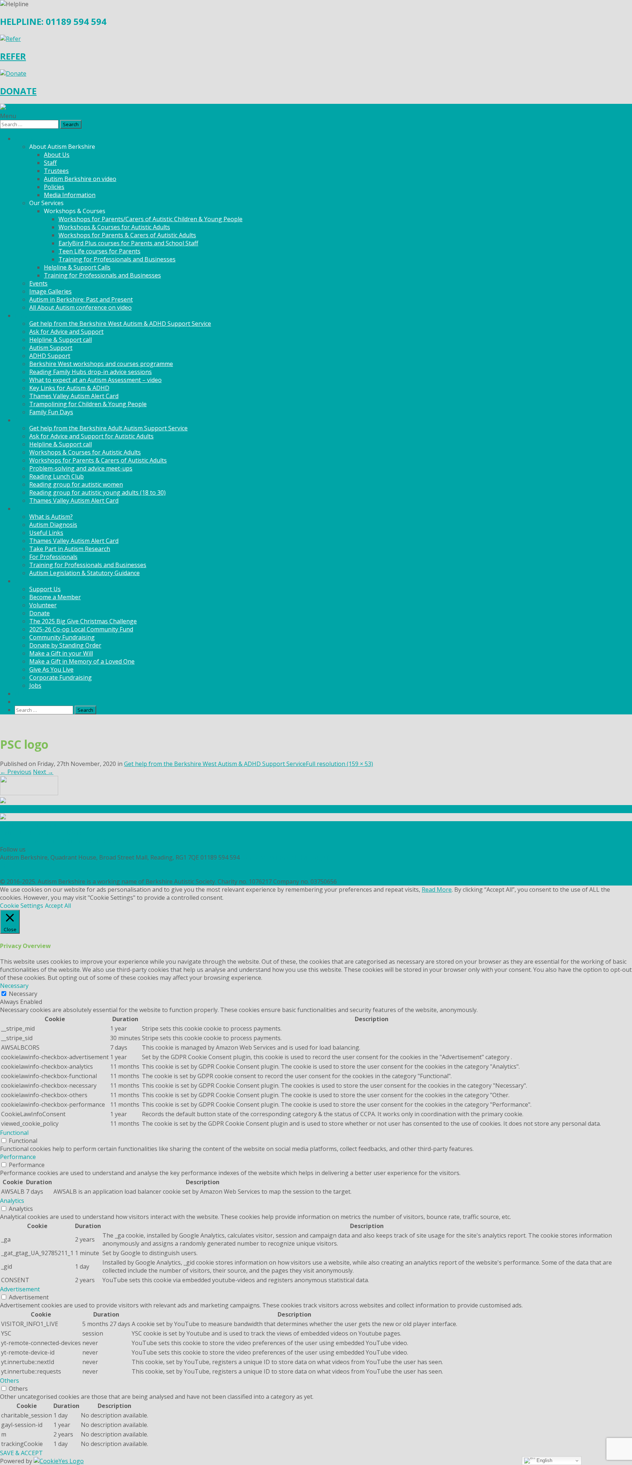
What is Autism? (51, 517)
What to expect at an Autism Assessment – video (95, 380)
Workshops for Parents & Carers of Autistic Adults (127, 235)
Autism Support (50, 348)
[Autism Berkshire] (316, 108)
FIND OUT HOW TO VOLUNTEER (45, 833)
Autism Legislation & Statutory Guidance (84, 573)
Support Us (45, 589)
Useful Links (46, 533)
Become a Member (55, 597)
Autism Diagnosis (53, 525)
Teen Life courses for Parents (99, 251)
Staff (50, 163)
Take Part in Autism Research (69, 549)
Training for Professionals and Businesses (117, 259)
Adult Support (34, 420)
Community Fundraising (62, 637)
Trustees (56, 171)
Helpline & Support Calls (77, 267)
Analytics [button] (12, 1201)
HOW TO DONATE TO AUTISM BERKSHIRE (58, 841)
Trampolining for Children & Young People (88, 404)
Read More (437, 890)
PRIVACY (11, 865)
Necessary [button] (14, 986)
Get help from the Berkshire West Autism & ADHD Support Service (120, 324)
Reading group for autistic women (76, 484)
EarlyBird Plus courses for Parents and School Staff (128, 243)
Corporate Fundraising (60, 677)
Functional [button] (14, 1133)
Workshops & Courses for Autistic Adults (114, 227)
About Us (56, 155)
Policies (54, 187)
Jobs (35, 685)
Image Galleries (50, 291)
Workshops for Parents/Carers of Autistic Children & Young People (150, 219)
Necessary (23, 994)
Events (38, 283)
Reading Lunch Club (56, 476)
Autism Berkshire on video (80, 179)
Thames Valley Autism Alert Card (73, 396)
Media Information (69, 195)
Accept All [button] (58, 906)
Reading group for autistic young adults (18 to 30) (97, 492)
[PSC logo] (29, 793)
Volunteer (43, 605)
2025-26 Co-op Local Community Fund (81, 629)
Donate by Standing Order (65, 645)
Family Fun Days (51, 412)
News (22, 694)
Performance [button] (18, 1157)
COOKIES (12, 873)
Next (43, 772)
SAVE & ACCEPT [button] (21, 1453)
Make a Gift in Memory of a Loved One (82, 661)
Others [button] (9, 1381)
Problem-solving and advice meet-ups (80, 468)
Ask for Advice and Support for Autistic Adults (91, 436)
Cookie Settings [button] (21, 906)
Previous (15, 772)
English (543, 1460)
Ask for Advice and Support (66, 332)
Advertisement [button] (20, 1289)
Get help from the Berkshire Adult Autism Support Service (108, 428)
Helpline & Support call (60, 340)
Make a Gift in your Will (61, 653)
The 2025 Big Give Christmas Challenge (83, 621)
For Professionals (53, 557)
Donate (39, 613)
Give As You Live (51, 669)
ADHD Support (49, 356)
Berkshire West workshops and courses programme (101, 364)
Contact (25, 702)
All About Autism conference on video (80, 307)
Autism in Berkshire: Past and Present (81, 299)
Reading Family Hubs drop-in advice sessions (90, 372)
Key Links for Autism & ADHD (69, 388)
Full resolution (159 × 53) (339, 764)
